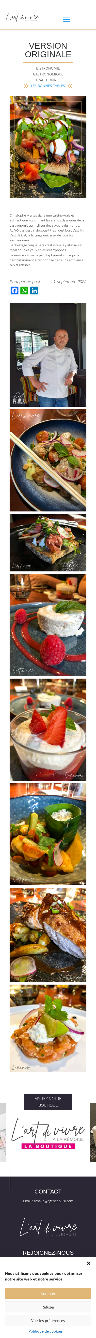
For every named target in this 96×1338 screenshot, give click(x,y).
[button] (88, 1263)
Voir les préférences (48, 1320)
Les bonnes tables (48, 85)
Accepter (48, 1293)
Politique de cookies (46, 1331)
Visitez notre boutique (48, 1102)
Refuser (48, 1307)
